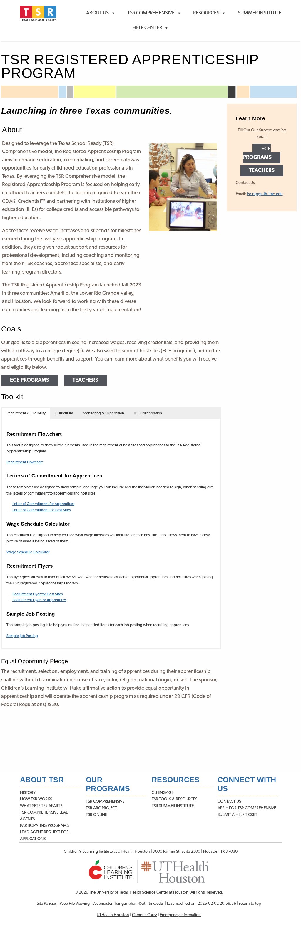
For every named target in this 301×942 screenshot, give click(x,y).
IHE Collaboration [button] (148, 413)
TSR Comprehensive (151, 13)
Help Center (147, 27)
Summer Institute (259, 13)
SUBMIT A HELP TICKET (237, 815)
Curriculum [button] (64, 413)
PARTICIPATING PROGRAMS (44, 826)
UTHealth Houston (113, 915)
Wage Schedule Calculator (27, 552)
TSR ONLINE (96, 815)
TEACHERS (85, 380)
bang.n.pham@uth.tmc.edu (139, 903)
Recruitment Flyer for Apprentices (39, 600)
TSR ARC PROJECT (101, 808)
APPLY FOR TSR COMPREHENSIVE (247, 808)
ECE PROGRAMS (29, 380)
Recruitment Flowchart (24, 462)
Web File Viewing (75, 903)
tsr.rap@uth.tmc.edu (265, 194)
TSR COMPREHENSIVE (105, 801)
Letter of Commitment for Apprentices (43, 504)
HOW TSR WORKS (36, 799)
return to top (250, 903)
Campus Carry (144, 915)
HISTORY (28, 793)
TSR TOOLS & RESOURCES (174, 799)
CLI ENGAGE (162, 793)
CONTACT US (229, 801)
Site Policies (47, 903)
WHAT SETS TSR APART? (41, 806)
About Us (97, 13)
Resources (206, 13)
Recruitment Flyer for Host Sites (37, 594)
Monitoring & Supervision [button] (103, 413)
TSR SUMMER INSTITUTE (173, 806)
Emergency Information (180, 915)
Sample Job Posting (22, 636)
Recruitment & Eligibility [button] (26, 413)
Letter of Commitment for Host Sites (41, 510)
